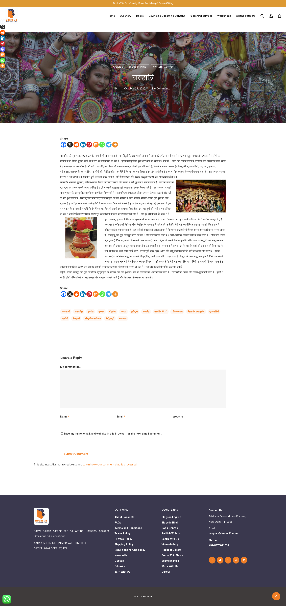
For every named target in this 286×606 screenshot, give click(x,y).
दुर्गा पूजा (134, 311)
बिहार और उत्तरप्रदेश (196, 311)
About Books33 (124, 517)
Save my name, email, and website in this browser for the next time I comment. (113, 433)
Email (121, 416)
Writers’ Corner (163, 66)
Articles (118, 66)
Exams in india (170, 560)
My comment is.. (70, 366)
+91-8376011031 (219, 545)
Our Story (125, 16)
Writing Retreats (246, 16)
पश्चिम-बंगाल (177, 311)
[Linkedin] (83, 144)
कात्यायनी (66, 311)
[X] (70, 144)
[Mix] (96, 144)
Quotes (119, 560)
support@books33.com (223, 533)
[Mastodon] (2, 49)
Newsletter (122, 555)
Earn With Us (122, 571)
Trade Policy (122, 533)
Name (64, 416)
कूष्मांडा (91, 311)
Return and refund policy (130, 549)
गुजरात (101, 311)
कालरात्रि (79, 311)
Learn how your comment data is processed (109, 464)
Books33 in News (172, 555)
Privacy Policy (123, 539)
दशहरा (123, 311)
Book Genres (170, 528)
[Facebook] (63, 144)
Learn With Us (170, 539)
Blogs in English (171, 517)
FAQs (118, 522)
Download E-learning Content (167, 16)
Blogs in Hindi (138, 66)
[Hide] (1, 71)
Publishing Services (201, 16)
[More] (115, 144)
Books (140, 16)
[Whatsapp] (102, 144)
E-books (120, 566)
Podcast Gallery (171, 549)
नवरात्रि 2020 (160, 311)
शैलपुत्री (76, 318)
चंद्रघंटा (112, 311)
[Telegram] (109, 144)
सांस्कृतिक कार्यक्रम (93, 318)
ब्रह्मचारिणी (214, 311)
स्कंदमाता (122, 318)
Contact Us (215, 510)
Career (166, 571)
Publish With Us (171, 533)
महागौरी (65, 318)
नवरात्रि (146, 311)
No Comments (161, 88)
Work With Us (170, 566)
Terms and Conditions (128, 528)
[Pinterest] (89, 144)
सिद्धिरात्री (110, 318)
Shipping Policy (124, 544)
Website (178, 416)
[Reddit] (76, 144)
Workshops (224, 16)
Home (111, 16)
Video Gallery (170, 544)
